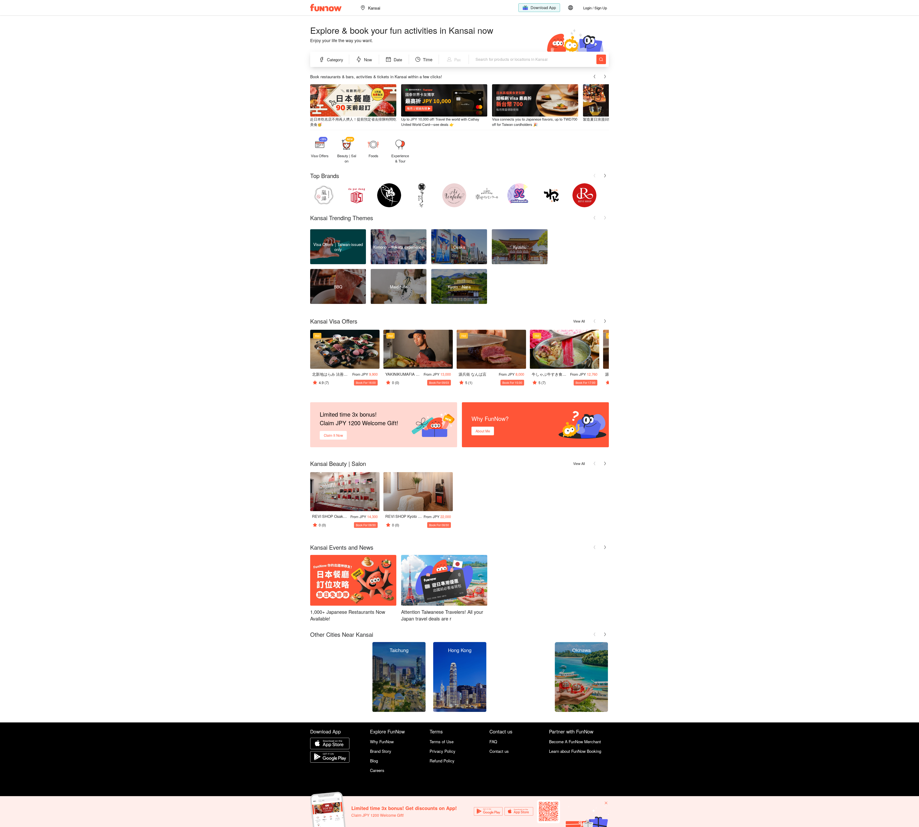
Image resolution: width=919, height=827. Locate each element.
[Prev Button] (594, 76)
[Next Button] (605, 76)
